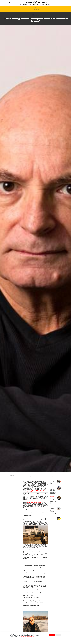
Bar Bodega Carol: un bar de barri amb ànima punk (53, 482)
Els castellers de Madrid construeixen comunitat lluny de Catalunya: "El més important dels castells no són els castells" (53, 491)
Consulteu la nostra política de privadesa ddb (27, 636)
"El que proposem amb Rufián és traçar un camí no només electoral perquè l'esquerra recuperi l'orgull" (53, 511)
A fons (21, 4)
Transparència (47, 4)
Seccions (25, 4)
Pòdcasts (30, 4)
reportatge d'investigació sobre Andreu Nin (34, 502)
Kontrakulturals (53, 518)
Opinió (38, 4)
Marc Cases (12, 474)
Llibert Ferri (25, 474)
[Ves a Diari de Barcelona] (35, 2)
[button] (9, 2)
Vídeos (34, 4)
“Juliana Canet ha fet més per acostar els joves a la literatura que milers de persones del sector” (53, 500)
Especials (42, 4)
